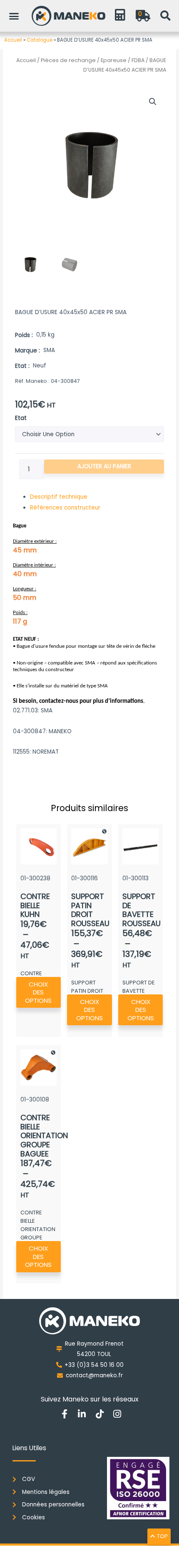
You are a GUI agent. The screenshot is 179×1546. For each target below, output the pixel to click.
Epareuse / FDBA (122, 60)
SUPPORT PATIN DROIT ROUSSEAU (90, 910)
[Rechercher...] (165, 15)
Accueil (13, 40)
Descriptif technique (58, 497)
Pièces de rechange (68, 60)
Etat (21, 418)
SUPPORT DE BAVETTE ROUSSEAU (141, 910)
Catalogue (39, 40)
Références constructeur (65, 508)
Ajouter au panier (104, 466)
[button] (14, 16)
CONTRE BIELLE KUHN (35, 905)
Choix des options (38, 992)
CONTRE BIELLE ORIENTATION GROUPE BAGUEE (44, 1135)
